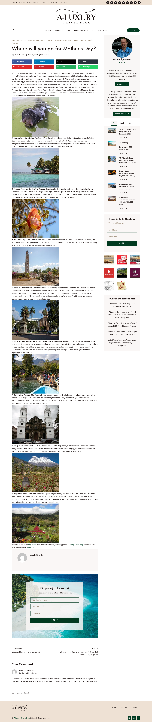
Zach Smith (20, 55)
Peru (76, 40)
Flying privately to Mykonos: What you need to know (126, 186)
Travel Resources (99, 30)
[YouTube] (135, 2)
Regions (83, 40)
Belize (14, 40)
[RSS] (139, 2)
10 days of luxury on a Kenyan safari (26, 650)
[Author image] (13, 55)
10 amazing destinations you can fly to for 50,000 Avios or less (127, 146)
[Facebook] (111, 2)
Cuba (44, 40)
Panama (69, 40)
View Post (124, 138)
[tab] (114, 123)
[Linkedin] (119, 2)
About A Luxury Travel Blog (25, 3)
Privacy (135, 707)
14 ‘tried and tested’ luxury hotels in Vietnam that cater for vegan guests (79, 651)
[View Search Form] (13, 30)
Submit (54, 620)
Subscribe (133, 30)
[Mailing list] (107, 2)
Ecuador (51, 40)
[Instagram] (131, 2)
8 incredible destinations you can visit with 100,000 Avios (127, 201)
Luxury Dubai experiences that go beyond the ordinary (127, 173)
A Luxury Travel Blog (75, 544)
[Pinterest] (123, 2)
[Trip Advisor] (127, 2)
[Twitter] (115, 2)
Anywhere (32, 544)
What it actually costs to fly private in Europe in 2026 (127, 131)
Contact (125, 707)
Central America (34, 40)
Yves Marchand (26, 670)
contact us (30, 547)
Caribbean (22, 40)
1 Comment (45, 55)
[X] (134, 718)
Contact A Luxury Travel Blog (54, 3)
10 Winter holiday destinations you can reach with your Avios (127, 160)
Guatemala (60, 40)
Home (114, 707)
